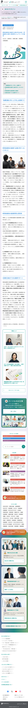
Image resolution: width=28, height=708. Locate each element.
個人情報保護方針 (6, 695)
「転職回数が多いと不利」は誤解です (13, 85)
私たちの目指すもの (5, 636)
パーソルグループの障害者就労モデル (9, 644)
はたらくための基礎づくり (7, 673)
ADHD (8, 516)
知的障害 (16, 526)
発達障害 (10, 508)
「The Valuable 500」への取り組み (8, 648)
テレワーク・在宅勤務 (8, 524)
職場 (4, 516)
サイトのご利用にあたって (19, 697)
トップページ (3, 17)
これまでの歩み (5, 656)
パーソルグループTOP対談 (7, 640)
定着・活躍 (12, 506)
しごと (5, 38)
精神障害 (20, 508)
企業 (18, 516)
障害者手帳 (20, 520)
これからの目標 (5, 661)
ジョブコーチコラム (8, 25)
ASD (22, 518)
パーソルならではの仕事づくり (8, 667)
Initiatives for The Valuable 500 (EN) (9, 650)
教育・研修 (17, 518)
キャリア (5, 508)
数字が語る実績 (5, 658)
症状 (4, 520)
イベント (13, 516)
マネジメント (6, 518)
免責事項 (4, 699)
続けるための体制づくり (6, 671)
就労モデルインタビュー (6, 646)
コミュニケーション (12, 510)
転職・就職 (15, 38)
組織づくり (17, 512)
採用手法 (9, 38)
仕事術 (19, 510)
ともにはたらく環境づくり (6, 664)
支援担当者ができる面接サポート (12, 92)
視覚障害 (5, 522)
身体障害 (5, 514)
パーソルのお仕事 (13, 5)
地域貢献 (21, 514)
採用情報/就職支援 (23, 5)
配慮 (22, 512)
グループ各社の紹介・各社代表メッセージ (10, 642)
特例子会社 (6, 512)
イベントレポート (6, 440)
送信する (23, 446)
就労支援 (11, 512)
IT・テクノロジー (17, 524)
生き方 (16, 514)
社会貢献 (14, 520)
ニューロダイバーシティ (18, 522)
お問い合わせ (5, 697)
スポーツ (10, 522)
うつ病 (12, 518)
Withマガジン (4, 5)
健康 (23, 524)
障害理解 (21, 38)
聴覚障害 (21, 526)
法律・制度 (11, 526)
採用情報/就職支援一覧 (6, 684)
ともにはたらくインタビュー (8, 436)
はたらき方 (6, 506)
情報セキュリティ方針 (19, 695)
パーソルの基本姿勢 (6, 638)
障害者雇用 (6, 40)
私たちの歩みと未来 (5, 654)
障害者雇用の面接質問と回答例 (11, 90)
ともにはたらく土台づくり (7, 669)
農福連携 (5, 526)
